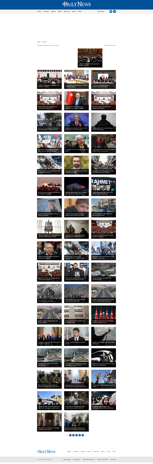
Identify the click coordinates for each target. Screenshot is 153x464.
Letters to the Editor (102, 459)
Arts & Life (67, 11)
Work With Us (76, 459)
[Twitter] (114, 11)
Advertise (113, 459)
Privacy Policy (67, 459)
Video (108, 451)
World (59, 11)
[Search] (98, 11)
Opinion (53, 11)
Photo (80, 11)
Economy (46, 11)
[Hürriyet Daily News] (76, 4)
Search (45, 42)
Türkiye (39, 11)
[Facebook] (110, 11)
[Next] (86, 435)
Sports (74, 11)
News (38, 42)
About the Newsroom (89, 459)
